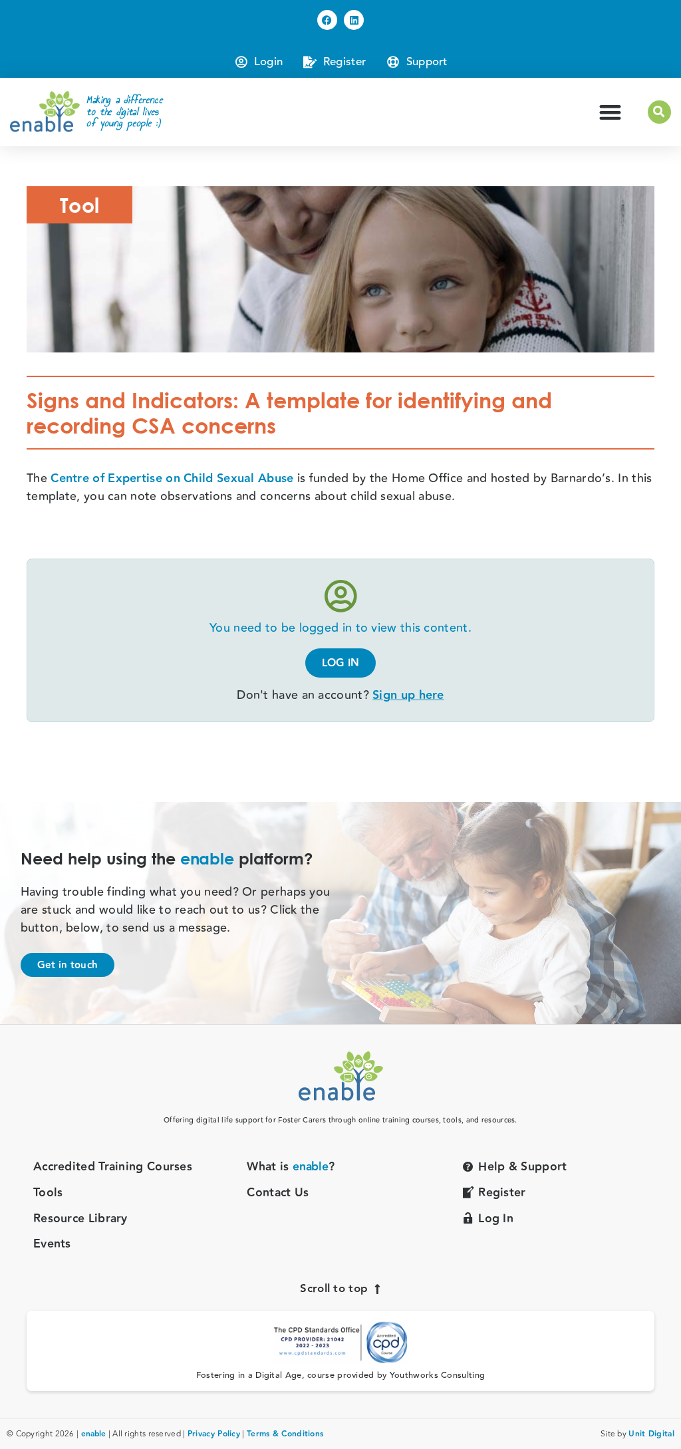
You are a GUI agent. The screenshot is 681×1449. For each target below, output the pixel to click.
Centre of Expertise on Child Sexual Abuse (172, 478)
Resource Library (80, 1219)
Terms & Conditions (285, 1434)
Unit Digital (651, 1434)
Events (52, 1244)
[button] (610, 112)
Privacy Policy (214, 1434)
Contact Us (278, 1193)
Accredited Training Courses (112, 1167)
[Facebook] (327, 20)
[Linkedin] (354, 20)
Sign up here (408, 695)
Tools (48, 1193)
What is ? (291, 1167)
